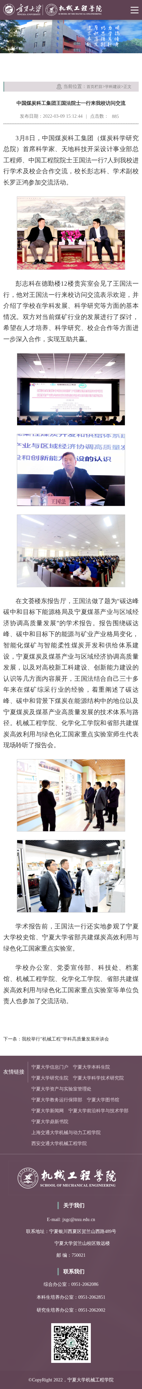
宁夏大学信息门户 (49, 1067)
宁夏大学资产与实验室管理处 (61, 1088)
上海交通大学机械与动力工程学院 (66, 1132)
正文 (127, 86)
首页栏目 (94, 86)
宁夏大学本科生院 (91, 1067)
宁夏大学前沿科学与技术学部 (98, 1110)
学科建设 (113, 86)
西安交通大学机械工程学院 (59, 1143)
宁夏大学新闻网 (47, 1110)
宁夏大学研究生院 (49, 1078)
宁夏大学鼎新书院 (49, 1121)
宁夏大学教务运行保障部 (56, 1099)
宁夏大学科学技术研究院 (98, 1078)
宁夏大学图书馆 (103, 1099)
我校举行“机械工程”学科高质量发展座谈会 (65, 1039)
